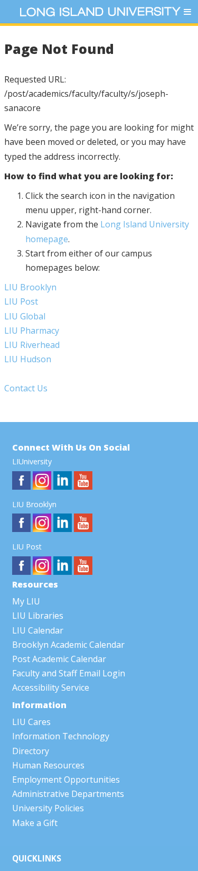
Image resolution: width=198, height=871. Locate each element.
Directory (30, 751)
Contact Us (26, 388)
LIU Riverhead (32, 345)
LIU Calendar (37, 630)
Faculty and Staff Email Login (68, 673)
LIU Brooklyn (30, 287)
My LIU (26, 601)
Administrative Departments (68, 794)
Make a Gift (35, 823)
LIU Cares (31, 722)
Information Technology (60, 736)
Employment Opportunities (66, 779)
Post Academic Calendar (59, 659)
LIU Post (21, 301)
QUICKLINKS (36, 858)
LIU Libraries (37, 615)
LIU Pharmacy (31, 330)
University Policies (48, 808)
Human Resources (48, 765)
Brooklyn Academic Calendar (68, 644)
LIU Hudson (27, 359)
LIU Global (24, 316)
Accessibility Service (50, 687)
